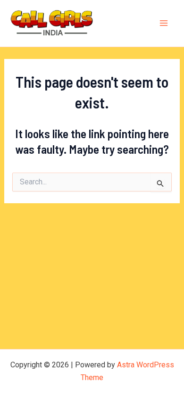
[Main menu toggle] (164, 23)
